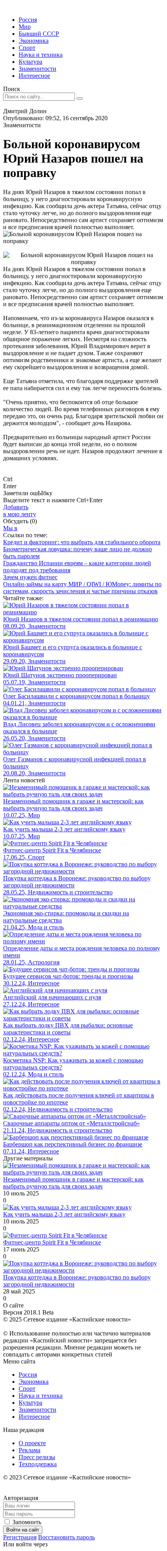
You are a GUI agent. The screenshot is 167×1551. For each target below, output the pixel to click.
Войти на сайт (22, 1530)
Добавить (19, 510)
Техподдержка (38, 1464)
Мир (25, 26)
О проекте (32, 1443)
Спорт (27, 47)
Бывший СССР (39, 33)
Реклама (29, 1450)
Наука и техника (41, 54)
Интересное (34, 75)
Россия (28, 19)
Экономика (34, 40)
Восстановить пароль (66, 1537)
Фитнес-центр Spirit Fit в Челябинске (52, 1242)
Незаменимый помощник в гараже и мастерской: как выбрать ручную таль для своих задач (73, 1183)
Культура (30, 61)
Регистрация (20, 1537)
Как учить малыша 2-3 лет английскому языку (64, 1214)
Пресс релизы (37, 1457)
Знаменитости (37, 68)
